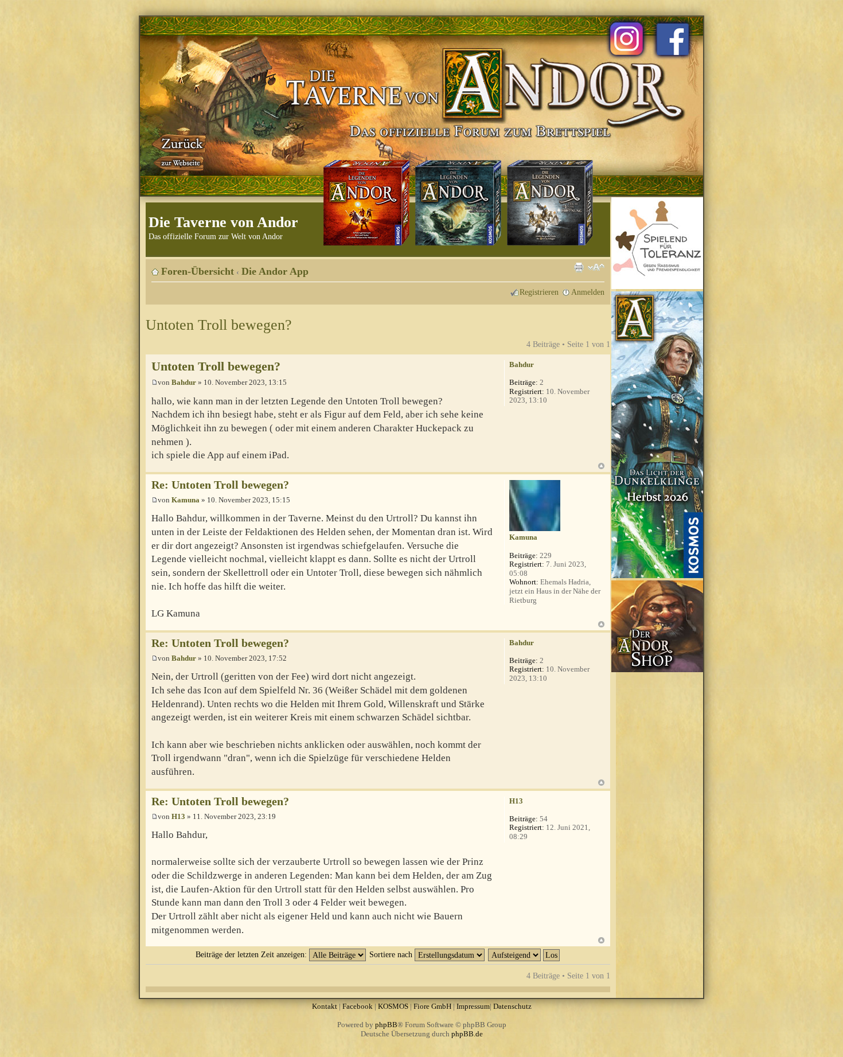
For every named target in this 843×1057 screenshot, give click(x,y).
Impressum (473, 1006)
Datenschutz (512, 1006)
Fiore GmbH (432, 1006)
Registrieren (539, 292)
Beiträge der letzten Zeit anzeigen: (252, 954)
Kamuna (185, 500)
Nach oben (601, 466)
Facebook (357, 1006)
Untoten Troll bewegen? (219, 325)
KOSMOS (393, 1006)
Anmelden (587, 292)
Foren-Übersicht (197, 271)
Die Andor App (275, 271)
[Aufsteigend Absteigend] (524, 954)
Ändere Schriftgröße (596, 267)
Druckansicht (578, 267)
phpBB (386, 1024)
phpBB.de (467, 1033)
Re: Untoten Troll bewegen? (220, 485)
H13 (178, 816)
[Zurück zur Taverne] (180, 150)
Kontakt (324, 1006)
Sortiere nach (392, 954)
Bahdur (183, 382)
